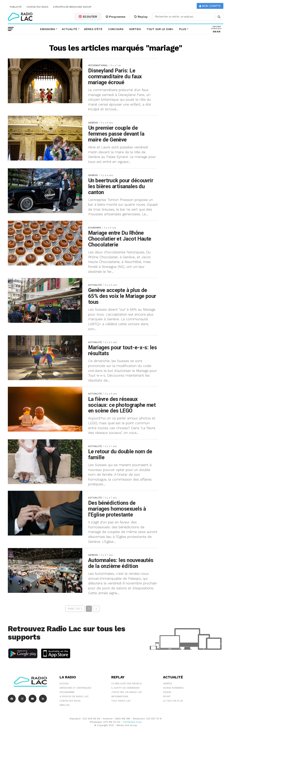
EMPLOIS (65, 705)
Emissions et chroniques (75, 687)
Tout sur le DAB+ (160, 29)
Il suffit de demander (125, 687)
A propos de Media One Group (72, 7)
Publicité (16, 7)
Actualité (69, 29)
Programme (116, 16)
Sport (167, 696)
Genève (167, 683)
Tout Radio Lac (121, 700)
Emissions (47, 29)
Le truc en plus (173, 700)
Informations (119, 696)
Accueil (64, 683)
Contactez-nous (37, 7)
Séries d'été (93, 29)
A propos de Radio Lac (74, 696)
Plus (182, 29)
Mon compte (211, 6)
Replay (142, 16)
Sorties (135, 29)
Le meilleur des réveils (126, 683)
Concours (115, 29)
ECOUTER (89, 16)
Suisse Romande (173, 687)
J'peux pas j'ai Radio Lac (126, 692)
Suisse (167, 692)
